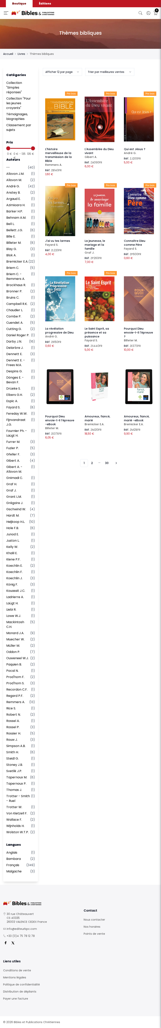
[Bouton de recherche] (140, 13)
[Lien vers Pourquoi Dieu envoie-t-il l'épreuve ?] (139, 298)
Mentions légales (14, 977)
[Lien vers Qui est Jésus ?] (139, 119)
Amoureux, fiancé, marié (97, 420)
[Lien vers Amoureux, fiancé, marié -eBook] (139, 386)
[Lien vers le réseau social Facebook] (5, 943)
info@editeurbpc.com (22, 929)
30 (107, 463)
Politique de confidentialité (21, 984)
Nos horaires (92, 927)
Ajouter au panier (60, 116)
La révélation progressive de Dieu (59, 332)
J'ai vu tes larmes (57, 243)
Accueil (8, 54)
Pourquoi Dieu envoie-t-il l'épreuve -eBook (59, 422)
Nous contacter (94, 920)
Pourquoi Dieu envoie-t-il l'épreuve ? (138, 334)
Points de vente (94, 934)
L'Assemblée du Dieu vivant (99, 153)
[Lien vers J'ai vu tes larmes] (60, 211)
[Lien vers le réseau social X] (13, 943)
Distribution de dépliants (19, 992)
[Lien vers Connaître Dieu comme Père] (139, 211)
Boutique (19, 3)
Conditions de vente (17, 970)
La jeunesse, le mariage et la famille (95, 247)
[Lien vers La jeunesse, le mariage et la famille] (100, 211)
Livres (21, 54)
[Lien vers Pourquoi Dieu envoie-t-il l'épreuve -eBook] (60, 386)
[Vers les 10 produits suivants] (116, 463)
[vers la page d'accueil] (40, 903)
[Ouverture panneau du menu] (6, 13)
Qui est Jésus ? (134, 151)
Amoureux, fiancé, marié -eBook (136, 420)
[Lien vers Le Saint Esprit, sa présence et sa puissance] (100, 298)
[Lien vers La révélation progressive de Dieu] (60, 298)
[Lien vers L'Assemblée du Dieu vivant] (100, 119)
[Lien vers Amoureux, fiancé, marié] (100, 386)
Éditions (45, 3)
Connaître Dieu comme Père (134, 245)
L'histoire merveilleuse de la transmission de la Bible (58, 157)
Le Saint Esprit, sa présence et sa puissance (97, 334)
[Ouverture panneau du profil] (148, 13)
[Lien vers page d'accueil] (48, 13)
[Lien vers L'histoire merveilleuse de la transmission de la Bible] (60, 119)
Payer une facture (15, 999)
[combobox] (62, 72)
